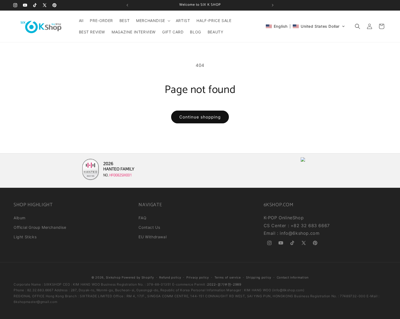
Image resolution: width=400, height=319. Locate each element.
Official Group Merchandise (40, 227)
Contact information (293, 277)
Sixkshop (113, 277)
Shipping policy (258, 277)
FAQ (142, 217)
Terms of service (227, 277)
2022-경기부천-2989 (224, 284)
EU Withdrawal (153, 236)
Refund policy (170, 277)
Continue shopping (200, 117)
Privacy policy (197, 277)
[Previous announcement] (127, 5)
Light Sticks (25, 236)
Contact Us (149, 227)
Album (20, 217)
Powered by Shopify (138, 277)
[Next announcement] (273, 5)
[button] (153, 20)
